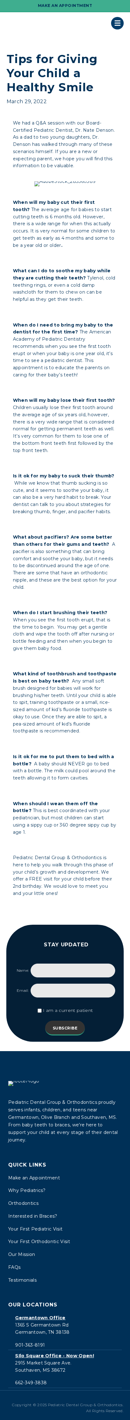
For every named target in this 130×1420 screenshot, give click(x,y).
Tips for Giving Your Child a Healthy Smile (52, 73)
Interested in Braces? (32, 1216)
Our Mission (21, 1254)
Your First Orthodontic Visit (39, 1241)
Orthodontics (23, 1203)
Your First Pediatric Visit (35, 1229)
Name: (23, 970)
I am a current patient (68, 1010)
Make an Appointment (34, 1178)
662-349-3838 (31, 1382)
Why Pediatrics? (27, 1190)
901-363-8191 (30, 1345)
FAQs (14, 1267)
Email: (23, 990)
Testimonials (22, 1280)
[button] (55, 1399)
